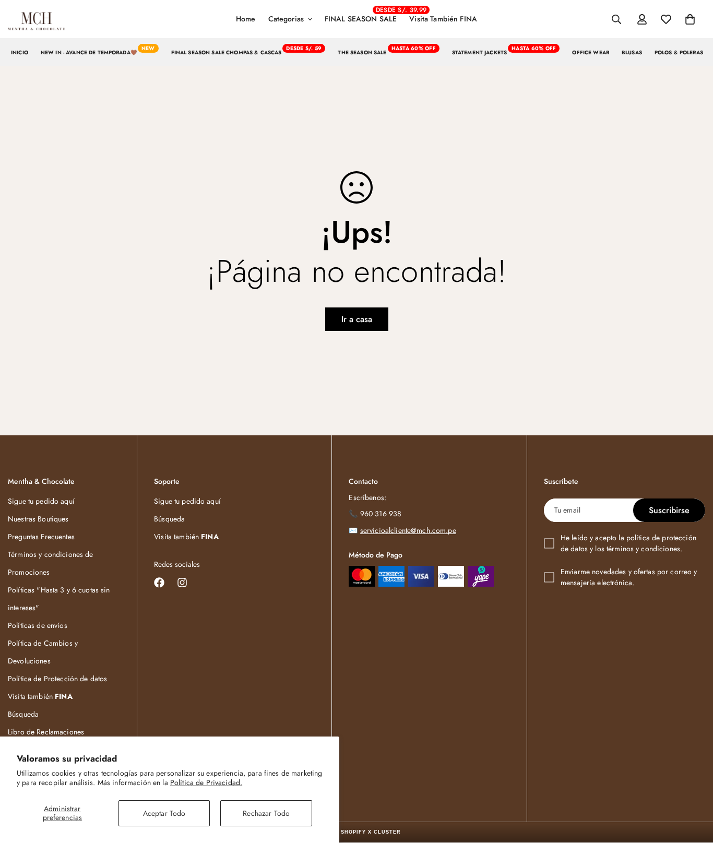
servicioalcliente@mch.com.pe (408, 530)
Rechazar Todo (266, 813)
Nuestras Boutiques (38, 519)
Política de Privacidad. (206, 782)
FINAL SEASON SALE (364, 15)
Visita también (40, 696)
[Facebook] (159, 582)
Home (246, 19)
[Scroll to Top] (693, 786)
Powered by (356, 832)
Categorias (286, 19)
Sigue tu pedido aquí (41, 501)
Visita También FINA (443, 19)
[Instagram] (182, 582)
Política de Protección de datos (57, 678)
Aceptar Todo (164, 813)
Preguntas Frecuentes (41, 536)
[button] (690, 19)
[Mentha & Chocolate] (36, 19)
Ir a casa (356, 319)
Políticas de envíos (37, 625)
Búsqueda (23, 714)
